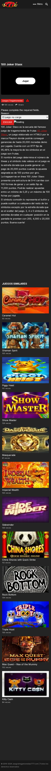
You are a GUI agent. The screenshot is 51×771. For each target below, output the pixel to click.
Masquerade (8, 455)
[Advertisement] (25, 36)
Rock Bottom (9, 594)
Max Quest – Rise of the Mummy (19, 664)
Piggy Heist (8, 385)
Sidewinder (8, 524)
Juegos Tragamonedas (12, 101)
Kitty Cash (7, 699)
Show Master (9, 420)
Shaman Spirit (9, 350)
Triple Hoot (8, 629)
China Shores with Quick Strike (19, 559)
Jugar (25, 81)
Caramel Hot (9, 315)
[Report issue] (27, 100)
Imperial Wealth (10, 490)
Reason (5, 113)
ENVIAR (7, 122)
